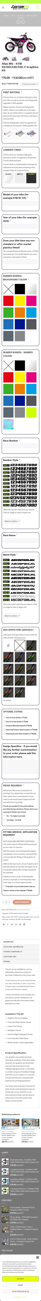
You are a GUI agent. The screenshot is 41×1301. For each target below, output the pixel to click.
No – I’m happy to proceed (16, 816)
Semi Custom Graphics (21, 913)
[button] (37, 1257)
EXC (12, 917)
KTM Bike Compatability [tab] (13, 952)
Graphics (20, 15)
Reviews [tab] (7, 961)
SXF (19, 919)
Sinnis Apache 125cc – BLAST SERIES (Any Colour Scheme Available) (10, 1136)
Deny (20, 1285)
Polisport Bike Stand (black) (19, 726)
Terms (24, 1297)
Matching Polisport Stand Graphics (21, 730)
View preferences (20, 1291)
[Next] (36, 43)
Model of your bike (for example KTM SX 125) (16, 196)
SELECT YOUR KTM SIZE (10, 84)
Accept (20, 1279)
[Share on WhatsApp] (4, 924)
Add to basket (22, 902)
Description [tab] (8, 942)
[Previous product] (22, 22)
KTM (11, 913)
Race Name (10, 535)
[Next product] (18, 22)
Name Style (10, 555)
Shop (13, 15)
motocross (5, 919)
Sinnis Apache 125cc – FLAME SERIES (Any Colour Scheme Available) (29, 1136)
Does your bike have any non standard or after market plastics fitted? (19, 244)
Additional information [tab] (13, 947)
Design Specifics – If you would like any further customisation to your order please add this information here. (20, 751)
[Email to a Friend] (16, 924)
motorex (12, 919)
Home (6, 15)
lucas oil (36, 917)
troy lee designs (26, 919)
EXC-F (16, 917)
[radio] (8, 133)
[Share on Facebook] (8, 924)
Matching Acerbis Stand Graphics (21, 734)
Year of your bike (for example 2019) (20, 219)
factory (21, 917)
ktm (31, 917)
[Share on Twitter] (12, 924)
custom (7, 917)
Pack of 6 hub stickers (16, 717)
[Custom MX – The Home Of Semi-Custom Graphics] (20, 7)
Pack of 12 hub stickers (17, 722)
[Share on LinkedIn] (24, 924)
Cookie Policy (18, 1297)
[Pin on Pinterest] (20, 924)
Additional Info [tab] (10, 957)
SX (16, 919)
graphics (27, 917)
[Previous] (5, 43)
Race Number (11, 441)
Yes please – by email (14, 820)
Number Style (11, 460)
